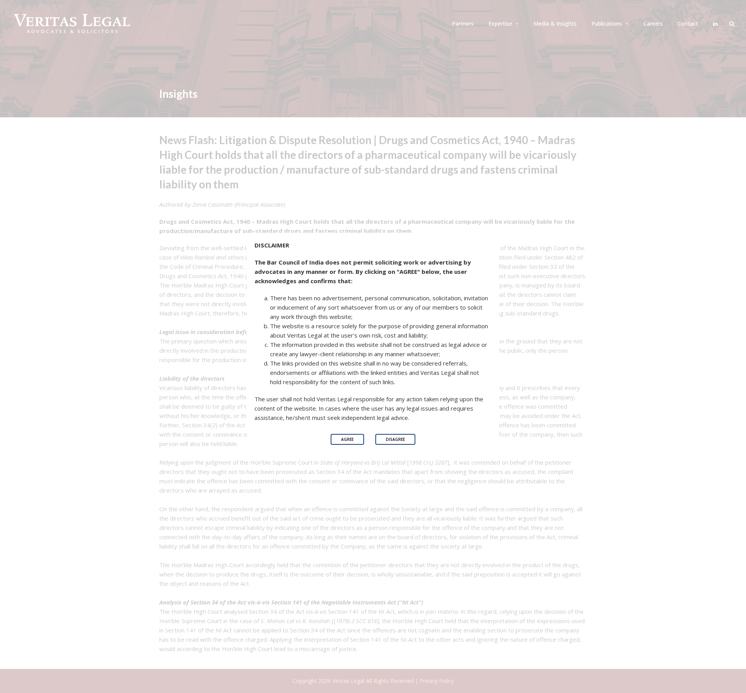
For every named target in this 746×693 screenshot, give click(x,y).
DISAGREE (395, 439)
